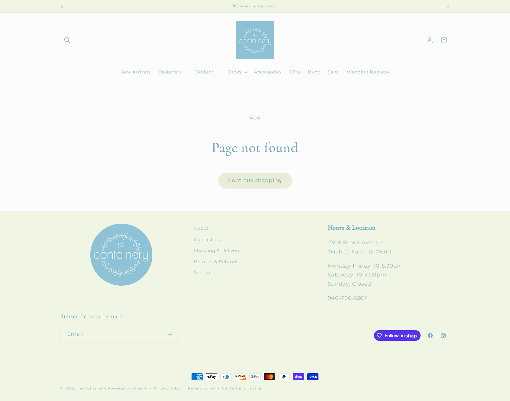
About (201, 228)
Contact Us (207, 239)
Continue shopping (255, 180)
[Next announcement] (448, 6)
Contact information (242, 388)
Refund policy (201, 388)
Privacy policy (168, 388)
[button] (67, 40)
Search (202, 273)
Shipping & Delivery (217, 250)
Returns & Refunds (216, 261)
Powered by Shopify (128, 388)
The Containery (91, 388)
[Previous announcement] (61, 6)
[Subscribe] (170, 334)
